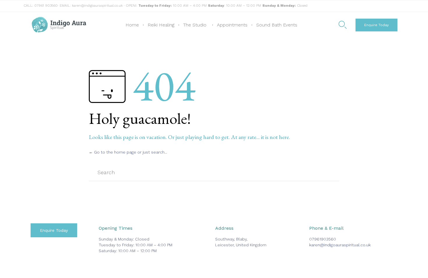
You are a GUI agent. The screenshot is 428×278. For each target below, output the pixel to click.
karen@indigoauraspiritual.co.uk (97, 5)
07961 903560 (46, 5)
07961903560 (322, 239)
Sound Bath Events (276, 25)
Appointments (232, 25)
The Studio (194, 25)
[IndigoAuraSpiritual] (59, 25)
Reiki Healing (161, 25)
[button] (376, 25)
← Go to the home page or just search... (128, 152)
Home (132, 25)
